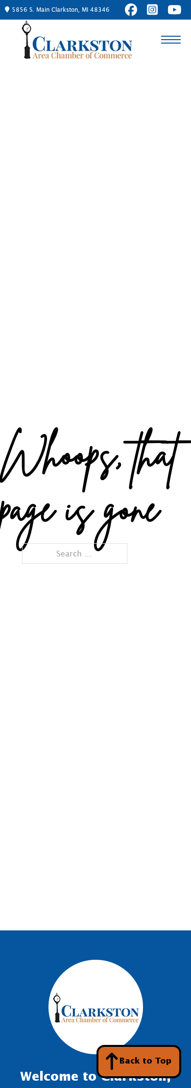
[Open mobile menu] (171, 40)
